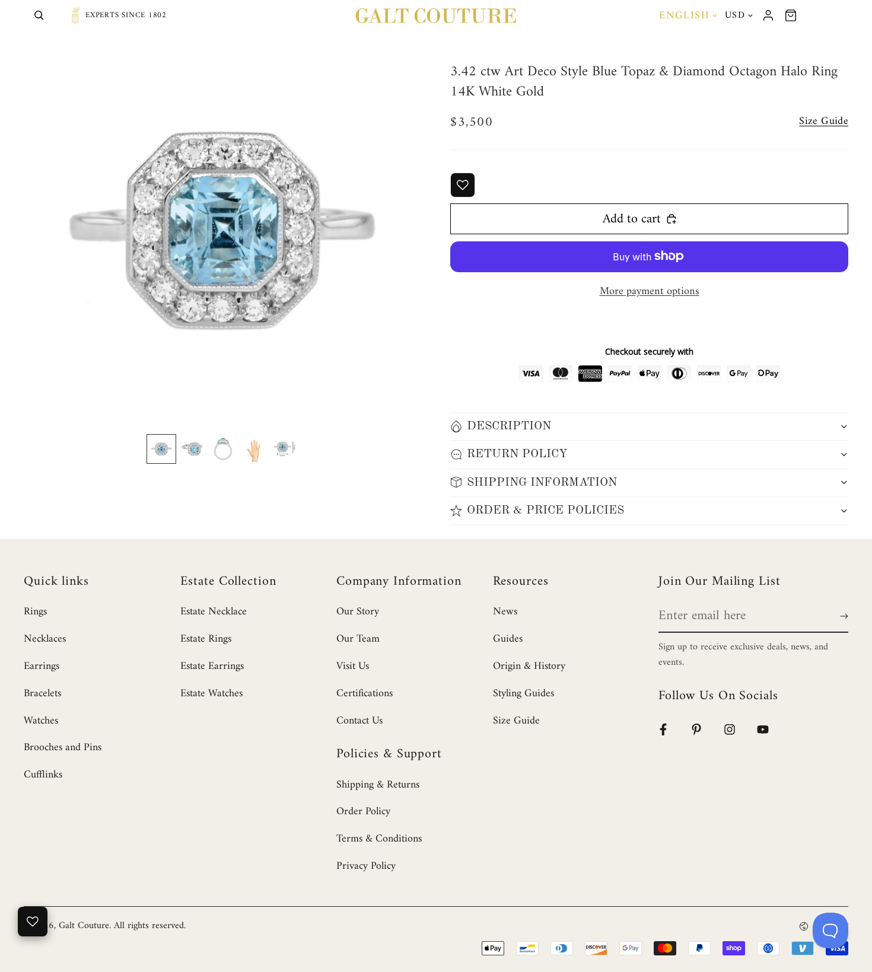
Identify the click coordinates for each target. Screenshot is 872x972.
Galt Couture (84, 925)
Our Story (357, 612)
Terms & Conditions (379, 839)
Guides (508, 639)
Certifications (364, 693)
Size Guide (516, 721)
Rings (35, 612)
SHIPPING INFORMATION (542, 482)
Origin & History (529, 666)
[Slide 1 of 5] (161, 449)
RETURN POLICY (517, 454)
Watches (41, 721)
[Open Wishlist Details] (32, 921)
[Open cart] (791, 15)
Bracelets (42, 693)
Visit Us (352, 666)
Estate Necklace (213, 612)
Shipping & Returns (377, 785)
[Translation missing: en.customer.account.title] (768, 15)
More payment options (649, 291)
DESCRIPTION (509, 426)
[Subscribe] (841, 616)
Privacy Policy (366, 866)
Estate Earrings (212, 666)
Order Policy (363, 811)
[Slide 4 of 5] (254, 449)
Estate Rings (205, 639)
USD (735, 15)
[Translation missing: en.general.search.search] (39, 15)
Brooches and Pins (62, 747)
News (505, 612)
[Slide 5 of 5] (285, 449)
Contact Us (359, 721)
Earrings (41, 666)
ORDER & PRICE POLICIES (545, 511)
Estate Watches (211, 693)
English (684, 16)
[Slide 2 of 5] (192, 449)
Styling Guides (523, 693)
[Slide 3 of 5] (223, 449)
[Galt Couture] (436, 15)
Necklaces (45, 639)
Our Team (358, 639)
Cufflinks (43, 775)
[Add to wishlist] (462, 185)
